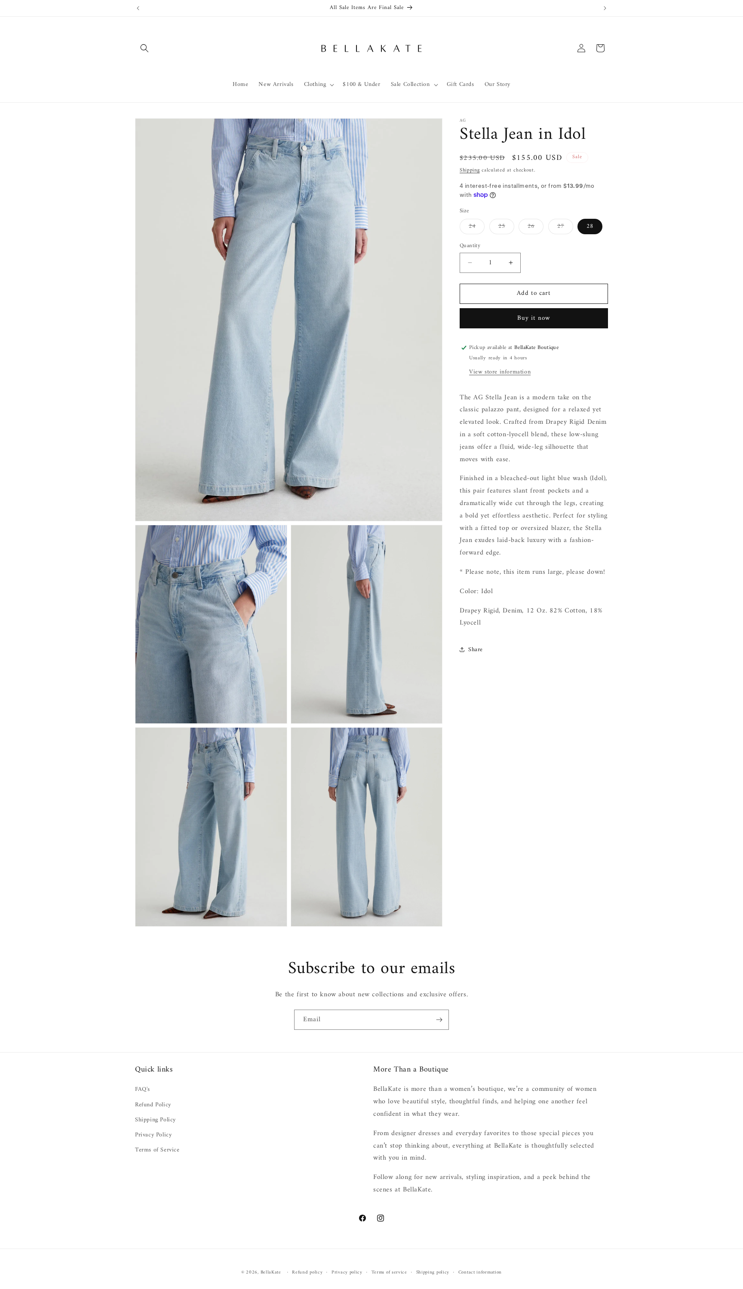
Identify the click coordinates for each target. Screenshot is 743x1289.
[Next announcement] (605, 8)
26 (535, 227)
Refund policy (307, 1273)
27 (565, 227)
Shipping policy (433, 1273)
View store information (500, 372)
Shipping (470, 170)
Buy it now (533, 318)
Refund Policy (153, 1104)
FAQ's (142, 1089)
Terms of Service (157, 1150)
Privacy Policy (153, 1135)
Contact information (480, 1273)
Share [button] (475, 649)
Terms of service (389, 1273)
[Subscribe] (439, 1020)
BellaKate (271, 1272)
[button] (144, 48)
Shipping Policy (155, 1119)
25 (506, 227)
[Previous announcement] (138, 8)
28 (589, 226)
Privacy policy (347, 1273)
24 (477, 227)
